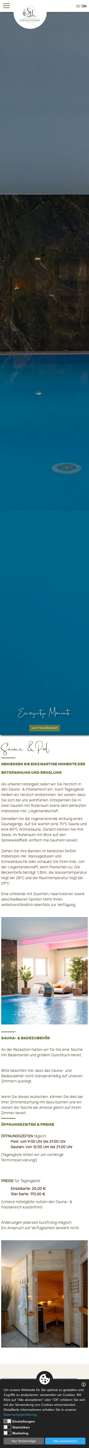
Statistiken (21, 1427)
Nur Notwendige (24, 1441)
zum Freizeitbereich (44, 728)
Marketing (20, 1433)
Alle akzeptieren (65, 1441)
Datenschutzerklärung (20, 1414)
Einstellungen (23, 1421)
